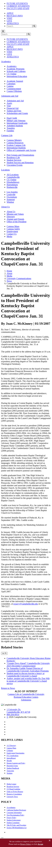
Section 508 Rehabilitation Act (16, 828)
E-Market (10, 751)
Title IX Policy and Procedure (16, 825)
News (9, 281)
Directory (11, 216)
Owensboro (12, 197)
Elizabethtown (13, 182)
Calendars (11, 83)
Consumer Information (14, 813)
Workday (10, 773)
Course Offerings (14, 91)
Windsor (10, 202)
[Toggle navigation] (3, 31)
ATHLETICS (13, 23)
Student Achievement (14, 820)
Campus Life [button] (6, 135)
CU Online (11, 74)
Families (10, 130)
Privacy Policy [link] (25, 844)
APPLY (10, 13)
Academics (11, 66)
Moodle (9, 761)
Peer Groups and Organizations (20, 155)
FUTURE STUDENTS (17, 3)
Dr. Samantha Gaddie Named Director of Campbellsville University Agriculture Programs (28, 669)
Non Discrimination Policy (15, 815)
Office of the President (16, 221)
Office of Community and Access (21, 150)
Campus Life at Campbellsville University (26, 694)
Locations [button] (5, 170)
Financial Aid (12, 108)
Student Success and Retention (20, 162)
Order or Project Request (15, 792)
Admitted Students (15, 125)
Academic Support (15, 81)
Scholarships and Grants (17, 113)
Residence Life (13, 157)
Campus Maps (13, 226)
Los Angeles (12, 192)
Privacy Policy (11, 818)
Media (9, 236)
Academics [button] (6, 61)
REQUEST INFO (15, 16)
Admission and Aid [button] (9, 96)
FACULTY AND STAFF (18, 8)
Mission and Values (15, 214)
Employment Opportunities (15, 753)
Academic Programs (15, 69)
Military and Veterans (16, 120)
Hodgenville (12, 187)
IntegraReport (11, 758)
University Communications (19, 278)
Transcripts (10, 771)
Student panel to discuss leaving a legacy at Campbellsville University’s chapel (25, 674)
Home (9, 271)
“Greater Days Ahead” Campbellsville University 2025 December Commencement (28, 664)
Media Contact (11, 784)
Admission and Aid (15, 101)
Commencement (14, 88)
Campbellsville (13, 177)
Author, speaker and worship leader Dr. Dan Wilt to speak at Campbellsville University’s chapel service (28, 681)
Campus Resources (15, 142)
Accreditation (11, 808)
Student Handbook (13, 768)
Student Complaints (13, 823)
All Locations (13, 174)
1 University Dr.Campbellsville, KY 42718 (18, 710)
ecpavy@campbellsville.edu (25, 604)
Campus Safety (13, 229)
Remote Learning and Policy (16, 763)
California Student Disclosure (16, 810)
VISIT (9, 18)
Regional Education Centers (26, 697)
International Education (17, 76)
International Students (16, 148)
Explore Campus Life (16, 145)
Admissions (26, 700)
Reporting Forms (12, 766)
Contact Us (12, 234)
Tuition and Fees (14, 111)
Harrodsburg (12, 184)
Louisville (11, 194)
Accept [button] (40, 844)
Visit (9, 106)
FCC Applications (12, 756)
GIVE (9, 21)
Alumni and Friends (15, 219)
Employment (12, 231)
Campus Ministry (14, 140)
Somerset (11, 199)
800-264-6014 (13, 714)
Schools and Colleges (16, 71)
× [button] (50, 840)
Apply (9, 103)
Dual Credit (12, 118)
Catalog (10, 86)
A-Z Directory (11, 746)
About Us (11, 211)
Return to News (8, 688)
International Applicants (17, 123)
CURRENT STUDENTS (18, 6)
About (9, 273)
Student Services (14, 160)
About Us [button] (5, 207)
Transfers (11, 128)
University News (12, 797)
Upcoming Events (14, 165)
